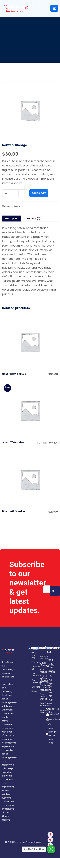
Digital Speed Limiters (40, 678)
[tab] (11, 218)
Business (18, 206)
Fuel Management (40, 670)
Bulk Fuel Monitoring (40, 704)
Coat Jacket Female (14, 374)
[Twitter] (50, 840)
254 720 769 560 (51, 666)
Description (11, 218)
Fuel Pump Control (40, 696)
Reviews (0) (33, 218)
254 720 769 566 (50, 698)
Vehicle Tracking (40, 657)
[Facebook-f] (50, 834)
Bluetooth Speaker (13, 511)
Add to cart (39, 193)
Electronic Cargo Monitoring (40, 687)
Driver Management (40, 664)
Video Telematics (40, 711)
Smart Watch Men (13, 442)
